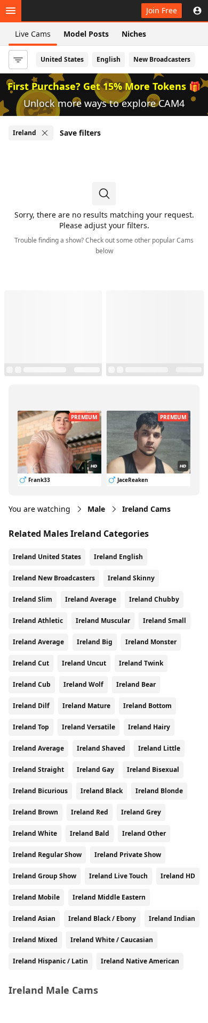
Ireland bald (89, 833)
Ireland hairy (149, 726)
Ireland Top (31, 726)
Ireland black (102, 790)
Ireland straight (38, 769)
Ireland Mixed (35, 939)
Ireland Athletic (38, 620)
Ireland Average (90, 599)
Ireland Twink (141, 663)
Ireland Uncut (84, 663)
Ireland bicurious (40, 790)
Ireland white (35, 833)
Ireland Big (95, 641)
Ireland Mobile (36, 897)
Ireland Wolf (83, 684)
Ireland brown (35, 812)
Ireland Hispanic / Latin (50, 961)
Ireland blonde (159, 790)
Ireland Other (144, 833)
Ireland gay (95, 769)
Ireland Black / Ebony (102, 918)
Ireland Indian (172, 918)
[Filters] (18, 59)
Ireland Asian (34, 918)
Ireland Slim (32, 599)
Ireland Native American (140, 961)
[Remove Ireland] (44, 133)
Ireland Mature (86, 705)
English (109, 59)
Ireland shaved (101, 748)
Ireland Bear (136, 684)
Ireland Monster (151, 641)
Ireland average (38, 748)
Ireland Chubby (154, 599)
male (96, 509)
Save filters (80, 133)
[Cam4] (57, 10)
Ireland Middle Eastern (109, 897)
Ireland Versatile (88, 726)
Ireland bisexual (153, 769)
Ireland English (118, 556)
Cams (146, 509)
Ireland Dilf (31, 705)
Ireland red (89, 812)
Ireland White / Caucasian (111, 939)
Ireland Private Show (127, 854)
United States (62, 59)
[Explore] (10, 10)
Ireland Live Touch (118, 875)
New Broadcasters (161, 59)
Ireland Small (164, 620)
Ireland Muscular (103, 620)
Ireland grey (141, 812)
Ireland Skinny (131, 578)
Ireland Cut (31, 663)
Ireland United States (47, 556)
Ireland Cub (32, 684)
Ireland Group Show (44, 875)
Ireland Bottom (147, 705)
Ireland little (159, 748)
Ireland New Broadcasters (54, 578)
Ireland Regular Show (47, 854)
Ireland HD (178, 875)
